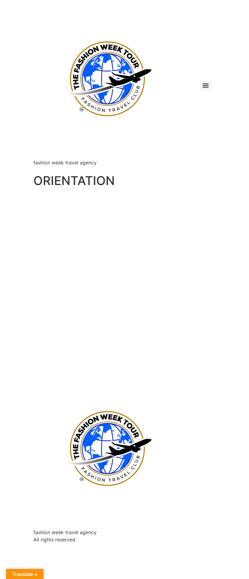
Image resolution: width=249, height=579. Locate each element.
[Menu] (205, 85)
